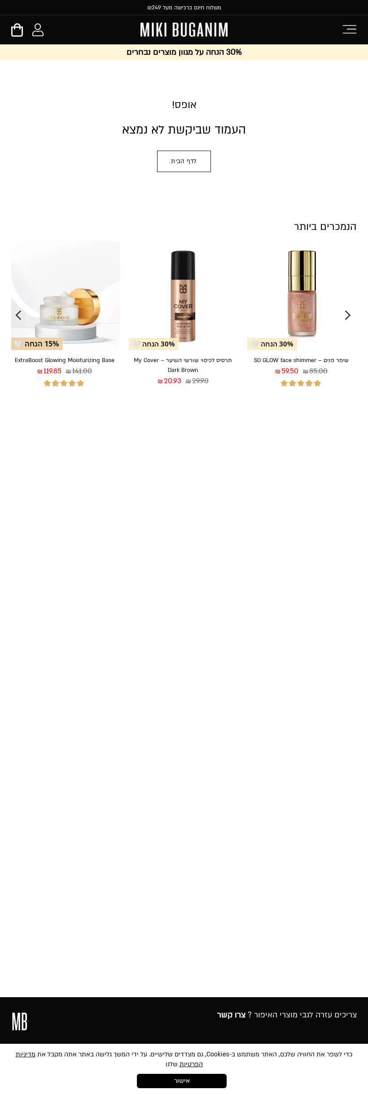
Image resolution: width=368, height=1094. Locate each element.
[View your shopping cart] (17, 33)
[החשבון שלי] (38, 32)
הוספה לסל (274, 415)
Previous (347, 315)
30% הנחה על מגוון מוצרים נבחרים (184, 52)
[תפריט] (349, 28)
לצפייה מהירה (329, 415)
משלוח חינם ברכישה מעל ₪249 (184, 7)
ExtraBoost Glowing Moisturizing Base (64, 360)
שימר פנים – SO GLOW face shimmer (301, 360)
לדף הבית (184, 161)
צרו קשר (231, 1015)
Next (18, 315)
